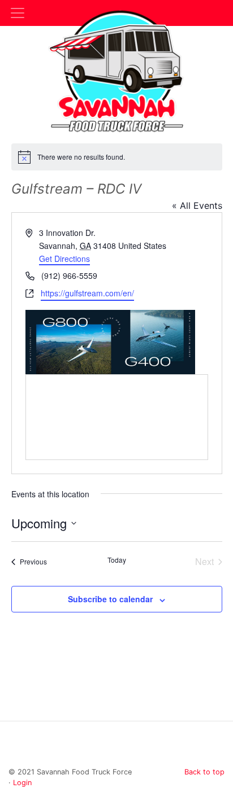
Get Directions (64, 258)
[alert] (116, 156)
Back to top (204, 772)
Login (22, 782)
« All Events (197, 205)
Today (116, 559)
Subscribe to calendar (110, 599)
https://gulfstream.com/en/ (87, 293)
